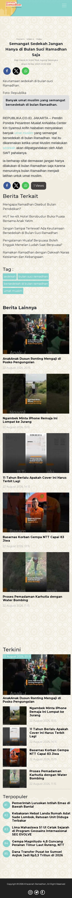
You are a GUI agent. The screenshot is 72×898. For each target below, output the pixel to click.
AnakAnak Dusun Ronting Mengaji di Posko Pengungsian (32, 360)
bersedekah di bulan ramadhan (26, 283)
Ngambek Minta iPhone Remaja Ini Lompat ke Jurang (30, 420)
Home (19, 39)
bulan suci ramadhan (33, 276)
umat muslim (23, 133)
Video (29, 39)
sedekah (9, 148)
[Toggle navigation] (54, 5)
